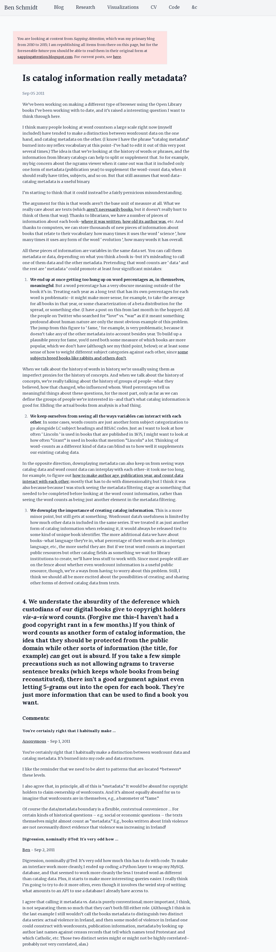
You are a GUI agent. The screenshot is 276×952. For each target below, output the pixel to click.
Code (174, 7)
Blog (59, 7)
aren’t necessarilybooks (109, 209)
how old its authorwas (144, 221)
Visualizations (123, 7)
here (117, 57)
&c (194, 7)
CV (154, 7)
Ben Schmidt (21, 7)
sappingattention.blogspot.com (44, 57)
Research (85, 7)
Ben (26, 849)
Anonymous (34, 741)
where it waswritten (101, 221)
